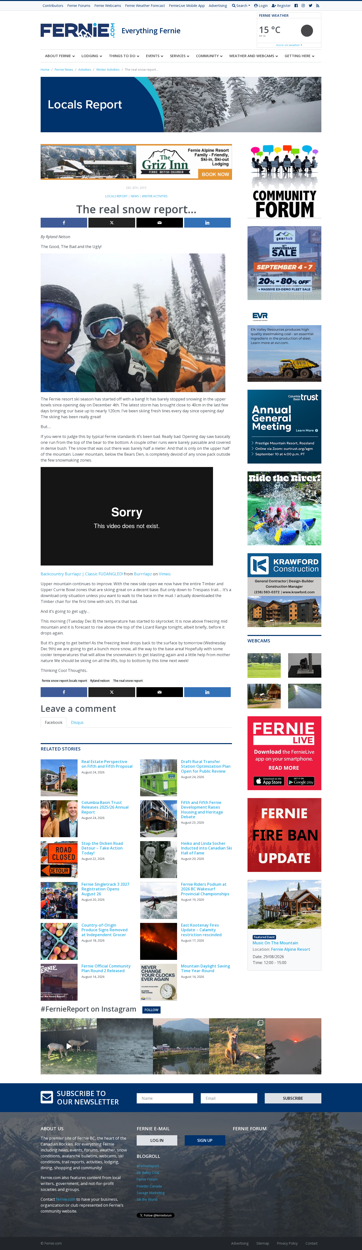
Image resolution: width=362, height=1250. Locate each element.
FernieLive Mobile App (187, 5)
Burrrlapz (143, 574)
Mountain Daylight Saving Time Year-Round (205, 968)
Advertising (218, 5)
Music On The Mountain (275, 943)
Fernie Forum (147, 1179)
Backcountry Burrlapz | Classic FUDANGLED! (82, 574)
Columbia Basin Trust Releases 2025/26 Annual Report (105, 807)
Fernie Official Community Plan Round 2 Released (106, 968)
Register (283, 5)
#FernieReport (148, 1166)
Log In (157, 1140)
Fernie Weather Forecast (145, 5)
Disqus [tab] (77, 722)
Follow (151, 1009)
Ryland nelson (100, 681)
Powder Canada (149, 1186)
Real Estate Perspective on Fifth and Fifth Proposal (107, 764)
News (135, 196)
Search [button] (241, 5)
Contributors (53, 5)
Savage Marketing (151, 1192)
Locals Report (116, 196)
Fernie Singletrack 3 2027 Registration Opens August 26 (105, 889)
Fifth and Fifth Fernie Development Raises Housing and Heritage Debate (202, 809)
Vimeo (164, 574)
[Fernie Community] (81, 28)
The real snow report (128, 681)
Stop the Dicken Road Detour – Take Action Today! (102, 848)
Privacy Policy (287, 1243)
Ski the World (147, 1199)
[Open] (69, 1046)
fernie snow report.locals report (64, 681)
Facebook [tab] (54, 722)
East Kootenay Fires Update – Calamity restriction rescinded (201, 929)
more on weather (288, 45)
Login (263, 5)
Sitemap (262, 1243)
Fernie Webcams (107, 5)
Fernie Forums (78, 5)
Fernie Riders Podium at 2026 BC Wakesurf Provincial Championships (205, 889)
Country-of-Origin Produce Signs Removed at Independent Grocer (105, 929)
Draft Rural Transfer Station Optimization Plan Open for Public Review (205, 766)
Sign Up (205, 1140)
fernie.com (65, 1199)
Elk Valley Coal (148, 1172)
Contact (311, 1243)
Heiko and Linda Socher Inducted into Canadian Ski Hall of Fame (206, 848)
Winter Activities (154, 196)
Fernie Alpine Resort (290, 949)
